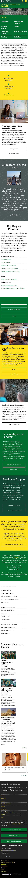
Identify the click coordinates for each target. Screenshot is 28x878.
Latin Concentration (6, 262)
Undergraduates (14, 149)
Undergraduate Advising (14, 505)
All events (23, 776)
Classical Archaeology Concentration (10, 271)
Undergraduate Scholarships (14, 464)
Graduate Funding (14, 469)
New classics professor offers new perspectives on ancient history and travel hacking (8, 721)
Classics (4, 17)
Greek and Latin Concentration (8, 265)
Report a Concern (5, 860)
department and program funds (14, 824)
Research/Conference (20, 32)
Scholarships (4, 809)
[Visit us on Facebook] (2, 856)
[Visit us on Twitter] (4, 856)
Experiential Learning (4, 33)
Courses (16, 26)
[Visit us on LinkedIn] (11, 856)
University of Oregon (6, 874)
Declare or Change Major (14, 309)
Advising (3, 806)
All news (24, 748)
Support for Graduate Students (14, 510)
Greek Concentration (6, 259)
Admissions (3, 796)
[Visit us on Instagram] (9, 856)
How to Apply (5, 21)
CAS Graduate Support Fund (14, 841)
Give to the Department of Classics (14, 544)
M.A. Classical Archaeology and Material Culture (13, 288)
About (2, 817)
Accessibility (3, 864)
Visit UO (14, 316)
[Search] (23, 1)
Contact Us (17, 37)
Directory (4, 37)
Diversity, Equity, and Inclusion (8, 812)
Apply (14, 302)
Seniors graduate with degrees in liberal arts (7, 690)
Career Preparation (5, 804)
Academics (3, 798)
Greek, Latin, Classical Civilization (9, 279)
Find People (4, 871)
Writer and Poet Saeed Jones (14, 763)
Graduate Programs (4, 27)
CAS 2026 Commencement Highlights (7, 662)
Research (14, 369)
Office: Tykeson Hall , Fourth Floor (8, 850)
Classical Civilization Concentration (9, 268)
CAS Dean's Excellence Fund (14, 829)
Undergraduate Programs (18, 22)
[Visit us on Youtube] (6, 856)
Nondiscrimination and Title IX (8, 862)
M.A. (2, 285)
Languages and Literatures (10, 285)
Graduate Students (14, 153)
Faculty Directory (14, 374)
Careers (2, 868)
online (16, 557)
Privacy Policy (4, 866)
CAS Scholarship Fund (14, 835)
